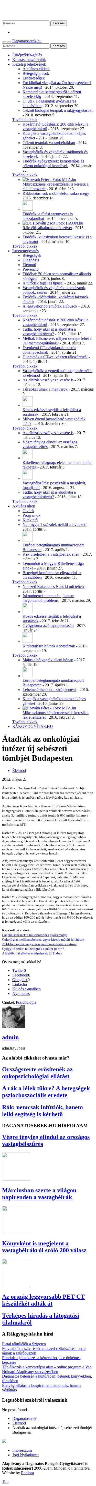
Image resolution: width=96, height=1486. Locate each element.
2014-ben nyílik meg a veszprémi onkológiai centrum (39, 944)
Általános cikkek (36, 69)
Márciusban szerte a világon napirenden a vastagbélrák (39, 1193)
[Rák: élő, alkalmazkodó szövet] (53, 223)
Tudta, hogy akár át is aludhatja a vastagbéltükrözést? (49, 331)
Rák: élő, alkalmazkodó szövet (47, 228)
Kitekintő (30, 520)
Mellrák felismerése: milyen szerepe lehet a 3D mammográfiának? (57, 340)
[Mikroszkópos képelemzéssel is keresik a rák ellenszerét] (49, 179)
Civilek (28, 510)
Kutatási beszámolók (29, 59)
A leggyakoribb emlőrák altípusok (50, 306)
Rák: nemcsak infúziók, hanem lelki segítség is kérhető (42, 1110)
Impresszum (22, 1450)
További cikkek (24, 119)
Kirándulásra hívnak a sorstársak (49, 646)
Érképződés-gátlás (27, 55)
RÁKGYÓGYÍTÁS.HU (32, 726)
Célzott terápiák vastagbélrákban (49, 142)
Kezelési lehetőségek (29, 64)
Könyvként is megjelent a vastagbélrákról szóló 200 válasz (44, 1247)
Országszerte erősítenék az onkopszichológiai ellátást (37, 1073)
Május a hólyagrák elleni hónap (48, 660)
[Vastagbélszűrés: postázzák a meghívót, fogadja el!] (28, 478)
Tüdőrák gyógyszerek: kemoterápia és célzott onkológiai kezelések (53, 163)
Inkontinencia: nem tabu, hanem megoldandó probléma (48, 598)
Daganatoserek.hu (26, 41)
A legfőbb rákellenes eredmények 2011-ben (32, 953)
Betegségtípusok (36, 73)
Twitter (18, 970)
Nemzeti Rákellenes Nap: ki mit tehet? (53, 586)
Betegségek (32, 255)
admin (10, 1037)
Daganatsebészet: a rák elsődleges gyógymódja (34, 935)
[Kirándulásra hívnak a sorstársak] (28, 641)
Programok (31, 515)
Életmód (29, 264)
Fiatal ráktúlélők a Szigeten (24, 1344)
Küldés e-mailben (26, 989)
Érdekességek (34, 78)
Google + (20, 980)
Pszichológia (26, 1002)
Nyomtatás (21, 993)
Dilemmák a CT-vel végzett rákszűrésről (55, 357)
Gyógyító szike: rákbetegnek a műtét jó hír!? (33, 949)
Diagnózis (31, 260)
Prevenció (31, 269)
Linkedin (19, 984)
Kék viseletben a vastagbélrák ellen (51, 554)
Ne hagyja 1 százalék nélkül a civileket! (55, 524)
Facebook (20, 975)
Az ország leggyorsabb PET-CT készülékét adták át (43, 1300)
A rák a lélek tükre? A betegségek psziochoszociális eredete (46, 1091)
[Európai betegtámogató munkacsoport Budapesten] (28, 540)
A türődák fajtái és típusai (43, 283)
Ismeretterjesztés (25, 251)
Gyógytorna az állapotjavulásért (48, 625)
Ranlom (27, 1473)
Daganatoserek (48, 10)
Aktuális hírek (23, 506)
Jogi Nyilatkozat (25, 1455)
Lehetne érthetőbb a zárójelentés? (49, 689)
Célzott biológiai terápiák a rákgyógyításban (58, 110)
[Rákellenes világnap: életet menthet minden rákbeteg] (28, 458)
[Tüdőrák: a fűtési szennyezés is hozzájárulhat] (28, 209)
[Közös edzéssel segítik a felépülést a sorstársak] (28, 405)
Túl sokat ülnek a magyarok (45, 389)
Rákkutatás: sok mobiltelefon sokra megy (56, 193)
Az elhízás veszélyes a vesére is (48, 380)
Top (5, 1481)
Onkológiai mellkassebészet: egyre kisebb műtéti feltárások (43, 939)
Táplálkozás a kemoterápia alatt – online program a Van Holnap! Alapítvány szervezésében (47, 1369)
